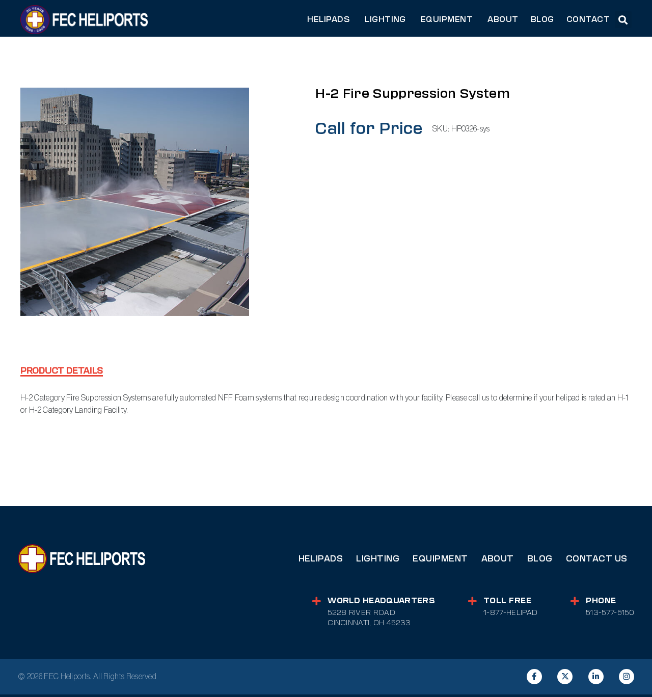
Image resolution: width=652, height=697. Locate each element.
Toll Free (507, 600)
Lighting (377, 559)
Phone (601, 600)
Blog (540, 559)
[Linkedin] (596, 676)
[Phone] (575, 601)
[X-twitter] (565, 676)
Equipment (440, 559)
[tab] (61, 372)
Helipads (320, 559)
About (497, 559)
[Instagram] (626, 676)
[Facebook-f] (534, 676)
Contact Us (597, 559)
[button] (623, 19)
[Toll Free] (472, 601)
